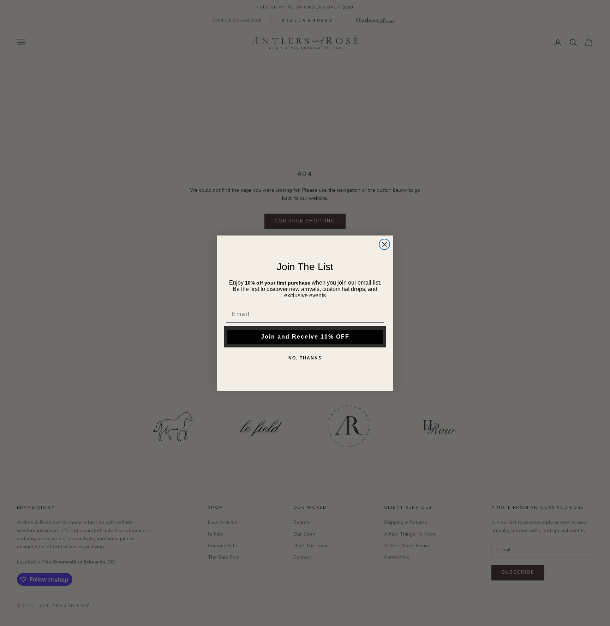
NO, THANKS (305, 358)
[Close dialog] (384, 244)
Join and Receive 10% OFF (305, 337)
